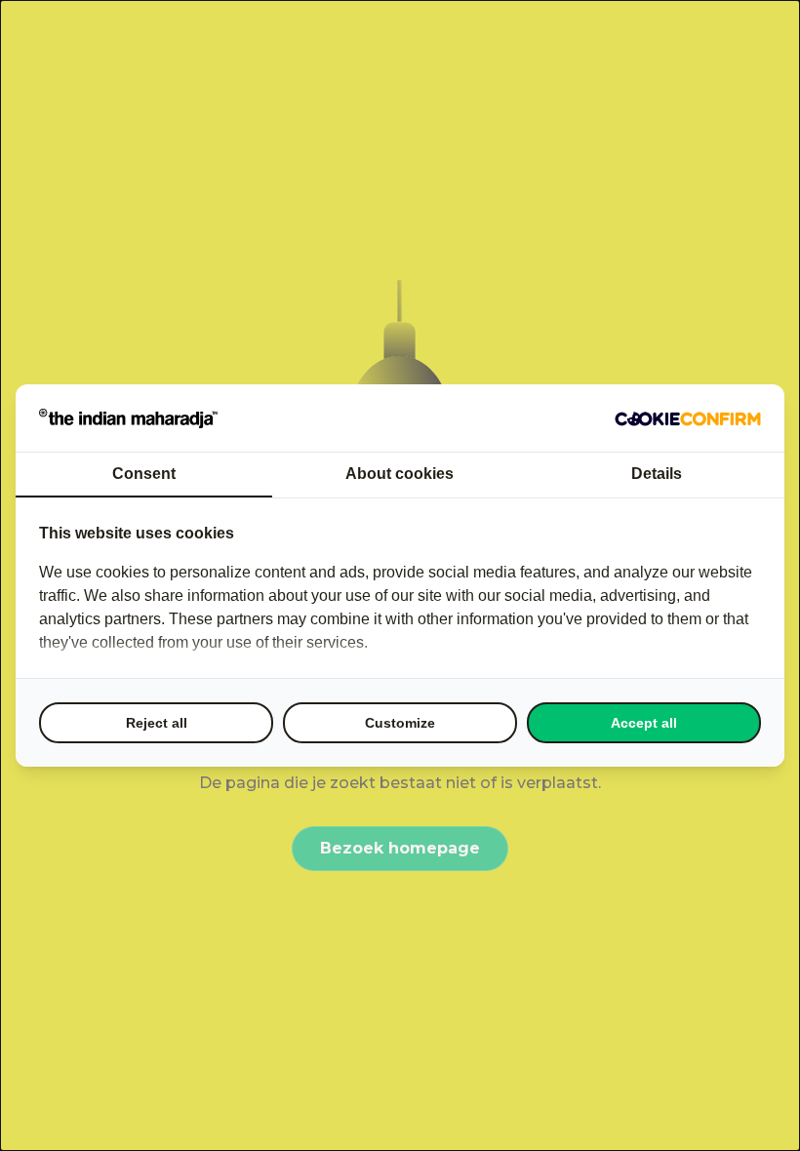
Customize (400, 723)
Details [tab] (656, 473)
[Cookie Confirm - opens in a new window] (688, 418)
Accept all (644, 723)
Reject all (156, 723)
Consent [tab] (144, 473)
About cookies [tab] (399, 473)
